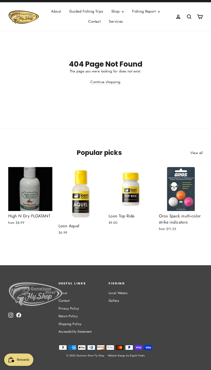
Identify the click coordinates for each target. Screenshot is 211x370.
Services (116, 21)
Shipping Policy (70, 324)
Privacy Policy (69, 308)
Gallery (114, 300)
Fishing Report (144, 11)
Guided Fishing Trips (86, 11)
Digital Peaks (137, 355)
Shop (116, 11)
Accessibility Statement (75, 331)
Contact (94, 21)
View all (196, 152)
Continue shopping (105, 81)
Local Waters (118, 293)
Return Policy (68, 316)
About (56, 11)
